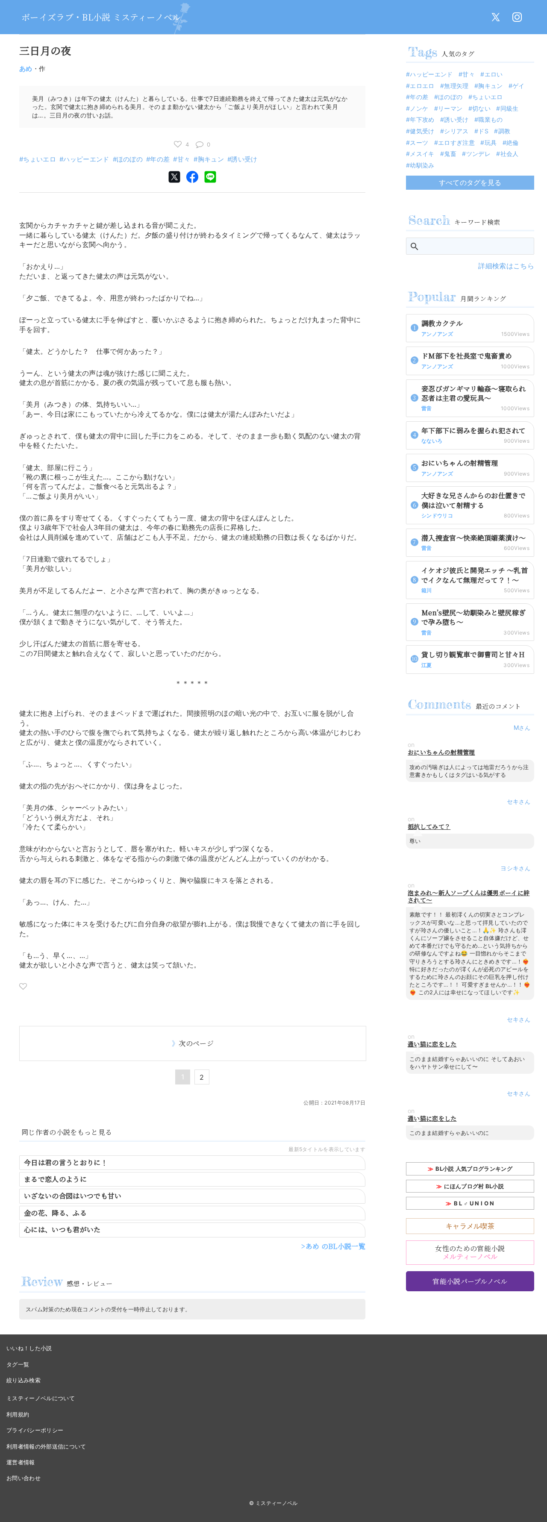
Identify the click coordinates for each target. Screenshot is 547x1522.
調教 (504, 131)
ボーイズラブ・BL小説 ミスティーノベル (101, 17)
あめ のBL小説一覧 (335, 1246)
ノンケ (419, 108)
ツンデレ (478, 153)
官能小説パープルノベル (470, 1281)
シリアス (456, 131)
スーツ (419, 142)
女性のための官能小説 (470, 1252)
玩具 (491, 142)
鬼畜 (450, 153)
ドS (483, 131)
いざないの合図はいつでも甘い (72, 1196)
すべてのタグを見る (470, 182)
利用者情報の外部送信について (46, 1446)
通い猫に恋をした (432, 1044)
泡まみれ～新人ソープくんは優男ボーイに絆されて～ (468, 896)
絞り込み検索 (23, 1380)
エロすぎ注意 (456, 142)
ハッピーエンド (86, 159)
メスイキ (422, 153)
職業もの (490, 119)
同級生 (509, 108)
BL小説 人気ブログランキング (473, 1168)
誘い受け (244, 159)
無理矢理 (456, 85)
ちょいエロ (39, 159)
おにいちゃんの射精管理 (441, 752)
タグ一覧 (17, 1364)
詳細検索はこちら (506, 266)
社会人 (509, 153)
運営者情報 (20, 1462)
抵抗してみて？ (429, 826)
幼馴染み (422, 165)
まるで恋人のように (55, 1179)
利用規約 (17, 1414)
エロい (494, 74)
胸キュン (211, 159)
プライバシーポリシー (34, 1430)
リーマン (450, 108)
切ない (481, 108)
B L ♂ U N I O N (474, 1203)
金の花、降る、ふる (55, 1213)
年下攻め (422, 119)
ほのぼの (130, 159)
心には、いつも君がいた (62, 1229)
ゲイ (518, 85)
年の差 (160, 159)
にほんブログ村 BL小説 (474, 1186)
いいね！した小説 (29, 1348)
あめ (25, 69)
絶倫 (512, 142)
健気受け (422, 131)
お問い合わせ (23, 1478)
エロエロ (422, 85)
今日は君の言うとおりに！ (66, 1162)
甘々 (183, 159)
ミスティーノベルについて (40, 1398)
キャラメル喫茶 (470, 1226)
